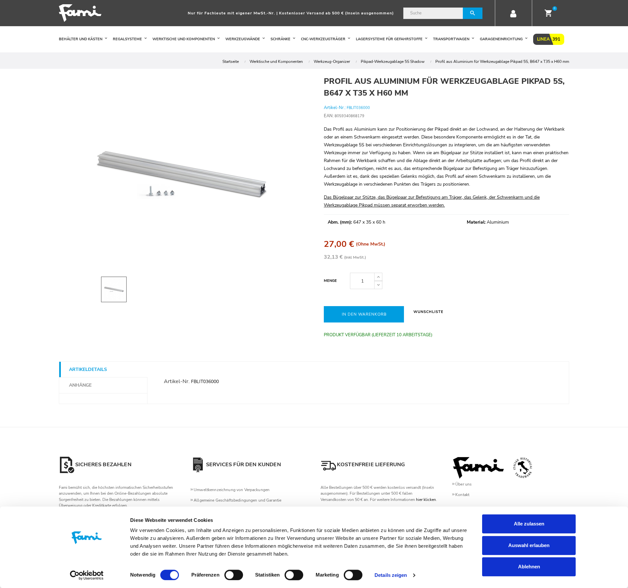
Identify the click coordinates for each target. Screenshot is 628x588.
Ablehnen (529, 566)
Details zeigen (391, 575)
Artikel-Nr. (177, 381)
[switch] (233, 575)
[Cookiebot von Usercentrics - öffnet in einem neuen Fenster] (86, 575)
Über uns (463, 484)
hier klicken (426, 499)
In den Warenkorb (364, 314)
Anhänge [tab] (80, 385)
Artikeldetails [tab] (88, 369)
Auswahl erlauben (529, 545)
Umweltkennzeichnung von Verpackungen (232, 489)
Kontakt (462, 494)
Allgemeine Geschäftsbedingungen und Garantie (237, 500)
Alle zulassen (529, 523)
